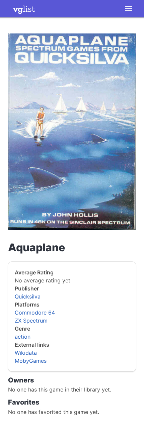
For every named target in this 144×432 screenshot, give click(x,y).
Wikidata (26, 352)
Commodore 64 (35, 312)
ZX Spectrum (31, 320)
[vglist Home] (24, 8)
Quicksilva (28, 296)
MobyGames (31, 360)
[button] (128, 8)
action (22, 336)
